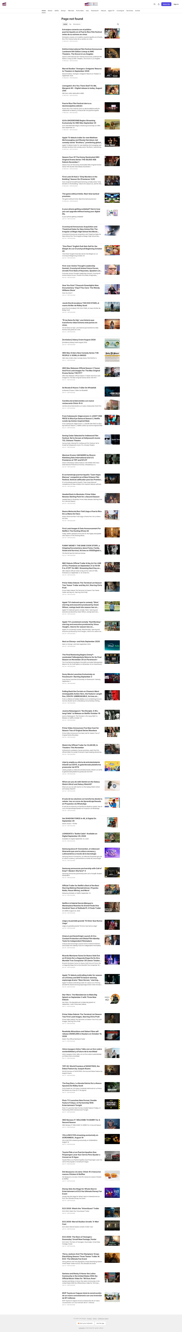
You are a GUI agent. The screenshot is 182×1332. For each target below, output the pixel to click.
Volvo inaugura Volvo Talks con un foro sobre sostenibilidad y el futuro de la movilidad (82, 1050)
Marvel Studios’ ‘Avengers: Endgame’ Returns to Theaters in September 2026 (82, 70)
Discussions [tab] (76, 24)
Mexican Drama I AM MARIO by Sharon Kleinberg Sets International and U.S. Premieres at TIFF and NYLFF (79, 457)
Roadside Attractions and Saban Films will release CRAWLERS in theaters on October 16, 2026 (82, 1033)
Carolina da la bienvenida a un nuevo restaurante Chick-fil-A (78, 402)
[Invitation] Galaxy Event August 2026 (79, 340)
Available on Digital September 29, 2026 (75, 839)
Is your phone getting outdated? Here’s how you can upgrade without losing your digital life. (81, 211)
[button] (44, 10)
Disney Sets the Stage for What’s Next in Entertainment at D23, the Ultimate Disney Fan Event (80, 1197)
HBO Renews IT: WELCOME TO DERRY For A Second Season (81, 1121)
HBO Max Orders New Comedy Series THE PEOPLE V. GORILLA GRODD (80, 354)
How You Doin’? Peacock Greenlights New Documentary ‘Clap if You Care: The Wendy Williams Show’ (81, 287)
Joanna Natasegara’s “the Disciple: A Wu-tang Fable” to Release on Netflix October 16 (81, 712)
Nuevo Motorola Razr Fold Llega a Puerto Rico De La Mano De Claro (82, 512)
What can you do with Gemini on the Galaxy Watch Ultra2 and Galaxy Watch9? (81, 783)
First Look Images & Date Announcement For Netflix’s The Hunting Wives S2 (81, 529)
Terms (95, 1318)
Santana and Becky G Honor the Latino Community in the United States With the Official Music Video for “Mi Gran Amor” (79, 1276)
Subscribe (166, 4)
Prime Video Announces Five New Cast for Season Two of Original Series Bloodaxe (80, 729)
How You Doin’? (67, 293)
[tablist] (71, 24)
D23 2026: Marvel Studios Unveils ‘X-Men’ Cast (80, 1223)
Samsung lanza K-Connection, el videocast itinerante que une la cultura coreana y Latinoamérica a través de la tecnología (81, 851)
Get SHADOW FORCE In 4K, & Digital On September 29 (79, 819)
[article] (91, 37)
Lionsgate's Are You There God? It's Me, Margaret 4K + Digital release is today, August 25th (82, 88)
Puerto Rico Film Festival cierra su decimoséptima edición (76, 104)
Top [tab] (70, 24)
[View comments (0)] (76, 44)
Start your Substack (86, 1323)
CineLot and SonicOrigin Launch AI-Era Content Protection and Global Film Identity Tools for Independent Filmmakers (81, 938)
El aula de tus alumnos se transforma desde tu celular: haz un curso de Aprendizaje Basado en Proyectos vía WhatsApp (82, 801)
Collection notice (103, 1318)
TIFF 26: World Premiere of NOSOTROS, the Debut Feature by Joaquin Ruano (81, 1067)
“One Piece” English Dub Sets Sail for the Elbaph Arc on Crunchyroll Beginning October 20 (82, 248)
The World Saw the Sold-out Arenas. (74, 553)
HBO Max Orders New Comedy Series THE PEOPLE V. (79, 358)
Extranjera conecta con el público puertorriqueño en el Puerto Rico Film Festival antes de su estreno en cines (82, 32)
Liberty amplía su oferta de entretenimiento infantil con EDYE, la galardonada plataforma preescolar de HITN (81, 764)
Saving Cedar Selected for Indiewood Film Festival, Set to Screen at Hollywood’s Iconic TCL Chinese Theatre (81, 438)
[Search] (154, 4)
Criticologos (74, 41)
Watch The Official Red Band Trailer (73, 1039)
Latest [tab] (65, 24)
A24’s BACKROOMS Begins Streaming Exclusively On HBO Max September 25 (79, 121)
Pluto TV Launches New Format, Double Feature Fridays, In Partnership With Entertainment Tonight (79, 1102)
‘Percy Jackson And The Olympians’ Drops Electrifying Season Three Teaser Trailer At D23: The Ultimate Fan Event (80, 1256)
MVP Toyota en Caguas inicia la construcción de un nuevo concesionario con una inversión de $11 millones (82, 1295)
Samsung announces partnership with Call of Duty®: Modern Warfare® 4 (82, 869)
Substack (81, 1328)
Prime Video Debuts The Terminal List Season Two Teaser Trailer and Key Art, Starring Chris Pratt (82, 585)
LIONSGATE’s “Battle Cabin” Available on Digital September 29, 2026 (79, 835)
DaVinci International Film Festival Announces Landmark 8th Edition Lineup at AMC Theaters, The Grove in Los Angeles (82, 51)
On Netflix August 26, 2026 (71, 911)
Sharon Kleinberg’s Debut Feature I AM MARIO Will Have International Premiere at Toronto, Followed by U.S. (80, 464)
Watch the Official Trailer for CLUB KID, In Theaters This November (80, 746)
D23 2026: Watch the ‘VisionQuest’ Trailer (80, 1208)
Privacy (89, 1318)
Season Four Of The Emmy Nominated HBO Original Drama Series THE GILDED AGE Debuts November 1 (80, 159)
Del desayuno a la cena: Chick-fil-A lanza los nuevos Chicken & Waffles (81, 1173)
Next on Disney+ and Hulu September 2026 (81, 641)
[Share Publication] (159, 4)
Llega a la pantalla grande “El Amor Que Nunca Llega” (82, 922)
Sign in (176, 4)
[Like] (63, 44)
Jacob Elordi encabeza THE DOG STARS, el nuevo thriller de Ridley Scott (80, 304)
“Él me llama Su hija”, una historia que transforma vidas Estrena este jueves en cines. (79, 322)
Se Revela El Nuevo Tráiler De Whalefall (79, 388)
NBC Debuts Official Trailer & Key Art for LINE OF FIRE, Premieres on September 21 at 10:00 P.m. (80, 572)
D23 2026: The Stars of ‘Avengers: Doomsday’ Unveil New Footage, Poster (79, 1238)
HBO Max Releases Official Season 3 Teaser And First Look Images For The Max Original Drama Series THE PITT (81, 370)
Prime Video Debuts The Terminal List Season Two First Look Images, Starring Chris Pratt (82, 1015)
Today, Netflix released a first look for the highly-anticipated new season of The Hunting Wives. (81, 534)
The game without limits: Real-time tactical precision (80, 195)
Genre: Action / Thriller (69, 823)
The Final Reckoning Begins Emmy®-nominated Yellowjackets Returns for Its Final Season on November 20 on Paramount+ (81, 657)
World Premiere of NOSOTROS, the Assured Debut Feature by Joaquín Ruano (82, 1072)
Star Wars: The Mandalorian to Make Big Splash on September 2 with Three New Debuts (79, 997)
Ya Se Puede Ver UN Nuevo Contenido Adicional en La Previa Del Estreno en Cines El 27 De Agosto (82, 1089)
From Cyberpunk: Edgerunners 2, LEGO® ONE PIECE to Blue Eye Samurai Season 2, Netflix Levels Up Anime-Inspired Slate (82, 418)
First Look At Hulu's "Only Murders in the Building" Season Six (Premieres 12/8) (79, 178)
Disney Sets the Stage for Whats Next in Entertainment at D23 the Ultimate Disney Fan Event (82, 1191)
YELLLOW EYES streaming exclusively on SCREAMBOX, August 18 (80, 1136)
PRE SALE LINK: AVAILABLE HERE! (73, 93)
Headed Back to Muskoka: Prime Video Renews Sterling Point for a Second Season (81, 495)
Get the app (100, 1323)
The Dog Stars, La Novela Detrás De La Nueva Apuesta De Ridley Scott (81, 1084)
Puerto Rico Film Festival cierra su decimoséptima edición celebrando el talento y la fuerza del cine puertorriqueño (81, 109)
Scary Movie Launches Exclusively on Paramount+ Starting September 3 (78, 675)
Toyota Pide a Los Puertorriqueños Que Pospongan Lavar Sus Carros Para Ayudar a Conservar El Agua (81, 1154)
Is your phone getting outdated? (72, 216)
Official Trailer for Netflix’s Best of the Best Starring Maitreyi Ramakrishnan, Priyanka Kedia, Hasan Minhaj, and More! (80, 888)
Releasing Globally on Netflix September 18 (76, 893)
